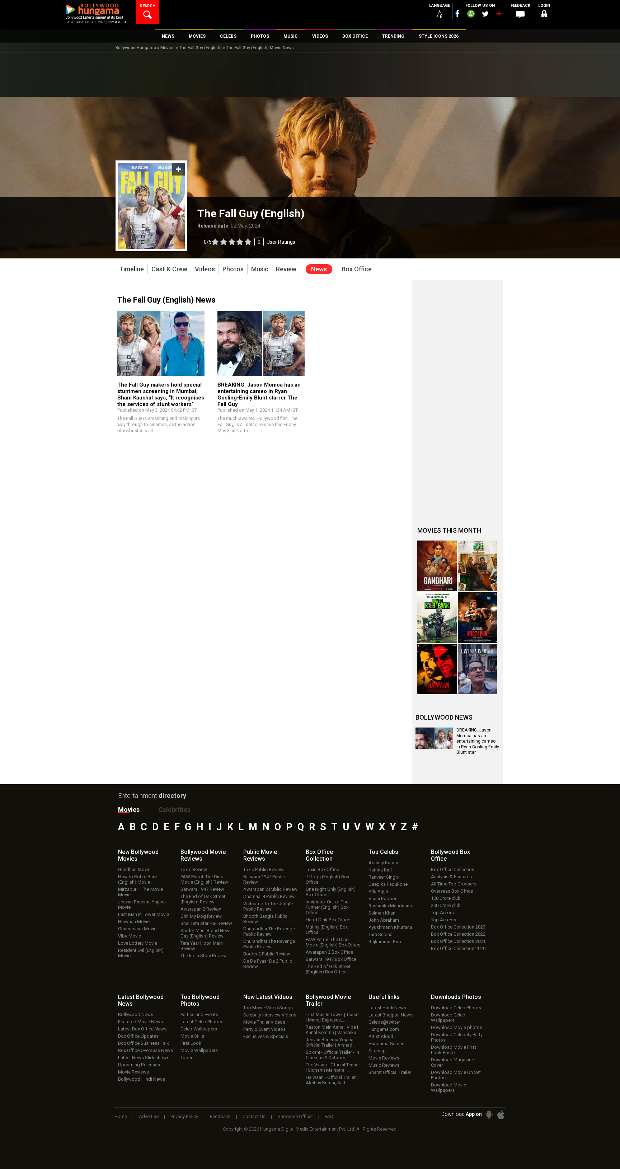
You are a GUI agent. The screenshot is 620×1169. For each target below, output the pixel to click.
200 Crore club (446, 905)
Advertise (149, 1116)
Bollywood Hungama (136, 47)
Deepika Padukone (388, 884)
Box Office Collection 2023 (458, 927)
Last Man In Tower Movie (143, 914)
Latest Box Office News (142, 1029)
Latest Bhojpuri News (390, 1015)
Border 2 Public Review (266, 954)
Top (383, 851)
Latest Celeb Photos (201, 1021)
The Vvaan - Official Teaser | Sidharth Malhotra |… (333, 1067)
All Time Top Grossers (453, 884)
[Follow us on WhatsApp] (471, 14)
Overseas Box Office (452, 891)
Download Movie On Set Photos (456, 1075)
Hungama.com (383, 1029)
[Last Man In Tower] (477, 669)
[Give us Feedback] (520, 14)
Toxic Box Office (322, 869)
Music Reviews (383, 1065)
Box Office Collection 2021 (458, 941)
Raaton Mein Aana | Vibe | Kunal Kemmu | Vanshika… (333, 1029)
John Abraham (383, 920)
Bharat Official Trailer (389, 1072)
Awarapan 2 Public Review (270, 889)
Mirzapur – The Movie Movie (140, 892)
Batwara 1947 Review (202, 889)
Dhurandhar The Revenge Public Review (269, 931)
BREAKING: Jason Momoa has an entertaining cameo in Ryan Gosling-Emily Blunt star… (477, 741)
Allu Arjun (378, 891)
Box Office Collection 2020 (458, 948)
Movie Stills (192, 1036)
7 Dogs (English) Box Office (327, 879)
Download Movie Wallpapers (448, 1087)
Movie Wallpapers (199, 1050)
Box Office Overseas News (145, 1050)
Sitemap (377, 1050)
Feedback (220, 1116)
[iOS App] (500, 1114)
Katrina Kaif (380, 870)
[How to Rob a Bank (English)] (437, 617)
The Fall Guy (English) (200, 47)
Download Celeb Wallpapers (448, 1017)
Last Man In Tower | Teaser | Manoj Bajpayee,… (333, 1017)
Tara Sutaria (380, 934)
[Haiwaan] (437, 669)
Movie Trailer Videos (264, 1022)
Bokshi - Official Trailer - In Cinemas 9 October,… (332, 1054)
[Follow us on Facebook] (457, 13)
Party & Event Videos (264, 1029)
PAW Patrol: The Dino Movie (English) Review (204, 879)
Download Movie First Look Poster (453, 1049)
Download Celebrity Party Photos (457, 1037)
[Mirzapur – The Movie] (477, 617)
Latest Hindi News (387, 1007)
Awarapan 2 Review (200, 909)
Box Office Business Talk (143, 1043)
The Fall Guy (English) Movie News (260, 47)
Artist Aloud (380, 1036)
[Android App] (489, 1114)
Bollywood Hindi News (141, 1079)
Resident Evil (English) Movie (141, 953)
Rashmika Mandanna (390, 905)
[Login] (544, 15)
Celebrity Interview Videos (269, 1015)
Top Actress (443, 919)
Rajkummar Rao (384, 941)
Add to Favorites (178, 169)
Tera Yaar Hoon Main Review (201, 945)
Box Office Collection (452, 869)
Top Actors (442, 912)
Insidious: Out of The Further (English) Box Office (327, 907)
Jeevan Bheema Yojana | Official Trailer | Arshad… (331, 1042)
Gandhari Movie (134, 869)
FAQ (329, 1116)
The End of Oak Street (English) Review (202, 899)
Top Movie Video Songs (268, 1007)
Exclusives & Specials (265, 1036)
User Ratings (249, 242)
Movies (167, 47)
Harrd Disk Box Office (328, 919)
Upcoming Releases (139, 1064)
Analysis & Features (451, 876)
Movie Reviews (133, 1072)
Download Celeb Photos (456, 1007)
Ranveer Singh (383, 877)
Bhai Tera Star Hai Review (206, 923)
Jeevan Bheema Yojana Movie (142, 904)
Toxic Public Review (263, 869)
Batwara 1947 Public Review (264, 879)
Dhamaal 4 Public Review (269, 896)
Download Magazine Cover (452, 1062)
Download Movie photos (456, 1027)
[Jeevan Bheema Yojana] (477, 566)
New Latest (267, 996)
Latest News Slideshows (143, 1057)
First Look (190, 1043)
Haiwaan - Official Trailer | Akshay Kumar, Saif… (332, 1080)
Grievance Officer (295, 1116)
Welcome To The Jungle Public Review (268, 906)
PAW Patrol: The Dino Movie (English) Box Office (333, 942)
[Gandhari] (437, 566)
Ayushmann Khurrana (390, 927)
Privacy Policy (184, 1116)
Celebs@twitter (384, 1022)
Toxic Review (193, 869)
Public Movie (260, 855)
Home (120, 1116)
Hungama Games (386, 1043)
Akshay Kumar (383, 862)
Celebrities (174, 809)
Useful (384, 996)
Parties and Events (199, 1014)
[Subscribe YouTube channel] (499, 15)
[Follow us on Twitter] (485, 14)
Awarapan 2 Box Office (329, 952)
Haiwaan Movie (134, 921)
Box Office (319, 855)
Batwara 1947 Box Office (331, 959)
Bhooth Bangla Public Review (265, 918)
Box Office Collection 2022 (458, 934)
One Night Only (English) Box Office (331, 892)
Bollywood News (135, 1014)
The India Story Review (203, 955)
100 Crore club (446, 898)
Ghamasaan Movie (137, 928)
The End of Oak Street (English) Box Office (328, 969)
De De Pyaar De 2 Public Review (267, 963)
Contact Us (254, 1116)
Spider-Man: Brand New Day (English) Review (204, 933)
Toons (186, 1057)
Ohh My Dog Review (201, 916)
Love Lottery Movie (137, 943)
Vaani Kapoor (382, 898)
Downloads (456, 996)
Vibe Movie (129, 936)
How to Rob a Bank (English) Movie (138, 879)
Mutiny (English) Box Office (327, 929)
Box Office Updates (138, 1036)
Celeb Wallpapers (198, 1029)
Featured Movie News (140, 1021)
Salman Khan (381, 913)
